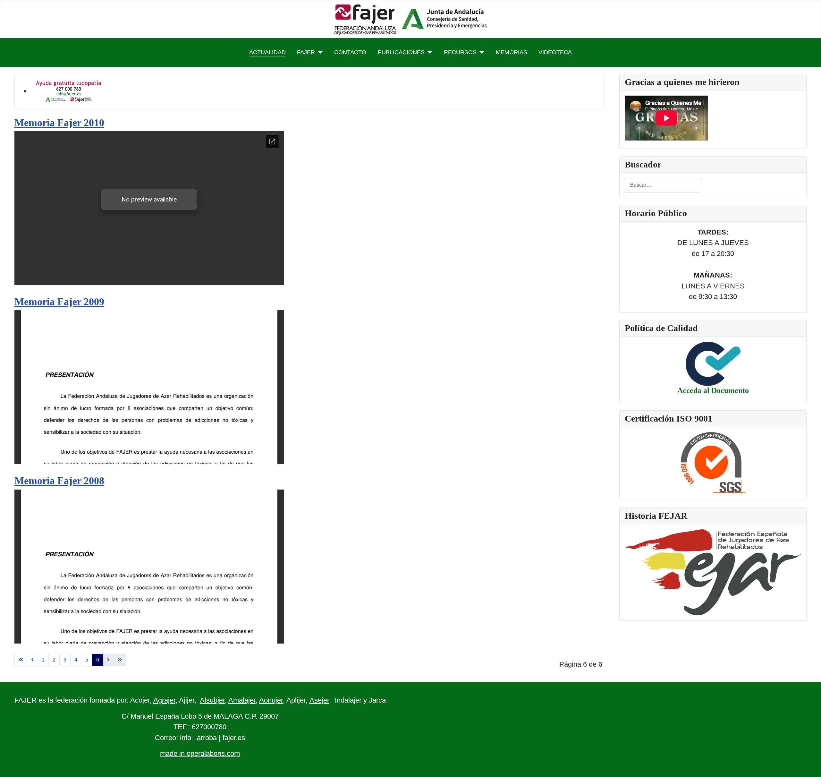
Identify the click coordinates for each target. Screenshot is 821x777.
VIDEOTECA (555, 52)
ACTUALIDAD (267, 52)
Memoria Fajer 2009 (59, 301)
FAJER (306, 52)
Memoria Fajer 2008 (59, 480)
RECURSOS (460, 52)
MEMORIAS (511, 52)
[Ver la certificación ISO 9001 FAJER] (713, 463)
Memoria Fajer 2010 (59, 122)
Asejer (319, 700)
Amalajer (242, 700)
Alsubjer (212, 700)
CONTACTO (350, 52)
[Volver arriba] (807, 762)
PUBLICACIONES (401, 52)
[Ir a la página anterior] (32, 660)
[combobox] (663, 185)
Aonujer (271, 700)
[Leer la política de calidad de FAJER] (713, 363)
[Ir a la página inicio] (20, 660)
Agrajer (164, 700)
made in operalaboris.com (200, 753)
